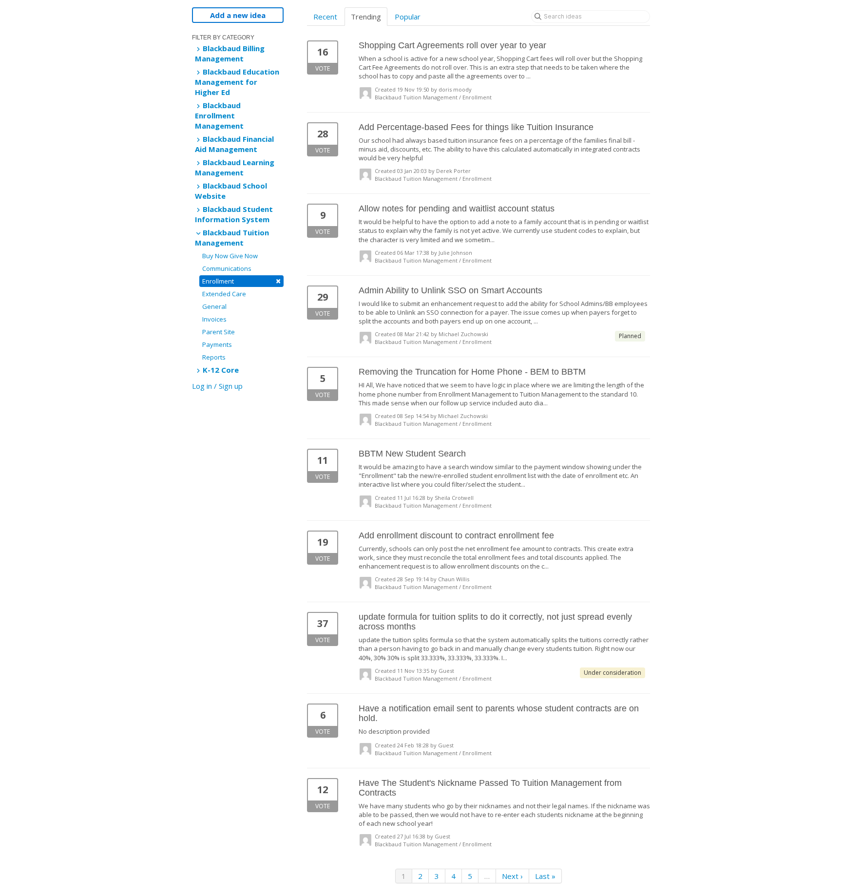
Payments (217, 344)
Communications (226, 268)
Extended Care (224, 293)
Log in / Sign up (217, 386)
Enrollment (241, 280)
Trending (366, 16)
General (214, 306)
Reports (214, 357)
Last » (545, 876)
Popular (408, 16)
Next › (512, 876)
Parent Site (218, 331)
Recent (325, 16)
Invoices (214, 319)
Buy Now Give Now (230, 255)
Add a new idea (238, 15)
